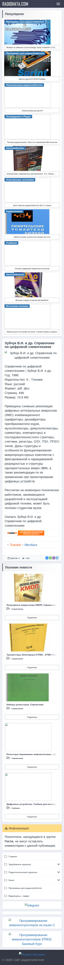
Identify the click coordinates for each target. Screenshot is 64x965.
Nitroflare (31, 544)
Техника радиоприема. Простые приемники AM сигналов (32, 142)
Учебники (15, 808)
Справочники (17, 609)
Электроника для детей (32, 110)
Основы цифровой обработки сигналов (32, 268)
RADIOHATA (15, 4)
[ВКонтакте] (47, 558)
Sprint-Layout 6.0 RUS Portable (32, 79)
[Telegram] (57, 558)
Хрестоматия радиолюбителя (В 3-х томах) (32, 205)
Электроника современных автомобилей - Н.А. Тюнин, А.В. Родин (32, 173)
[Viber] (53, 558)
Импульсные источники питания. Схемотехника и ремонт (32, 331)
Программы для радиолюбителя (25, 887)
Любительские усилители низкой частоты (32, 237)
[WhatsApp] (50, 558)
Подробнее (32, 617)
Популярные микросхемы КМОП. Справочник (32, 604)
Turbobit (15, 544)
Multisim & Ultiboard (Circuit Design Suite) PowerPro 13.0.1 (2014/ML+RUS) (32, 47)
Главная (13, 856)
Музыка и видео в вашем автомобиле (32, 300)
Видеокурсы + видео (19, 895)
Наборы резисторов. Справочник (25, 704)
